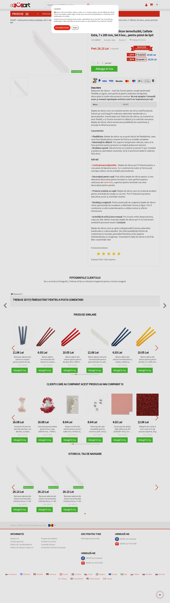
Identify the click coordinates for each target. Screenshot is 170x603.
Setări (75, 28)
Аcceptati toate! (62, 28)
